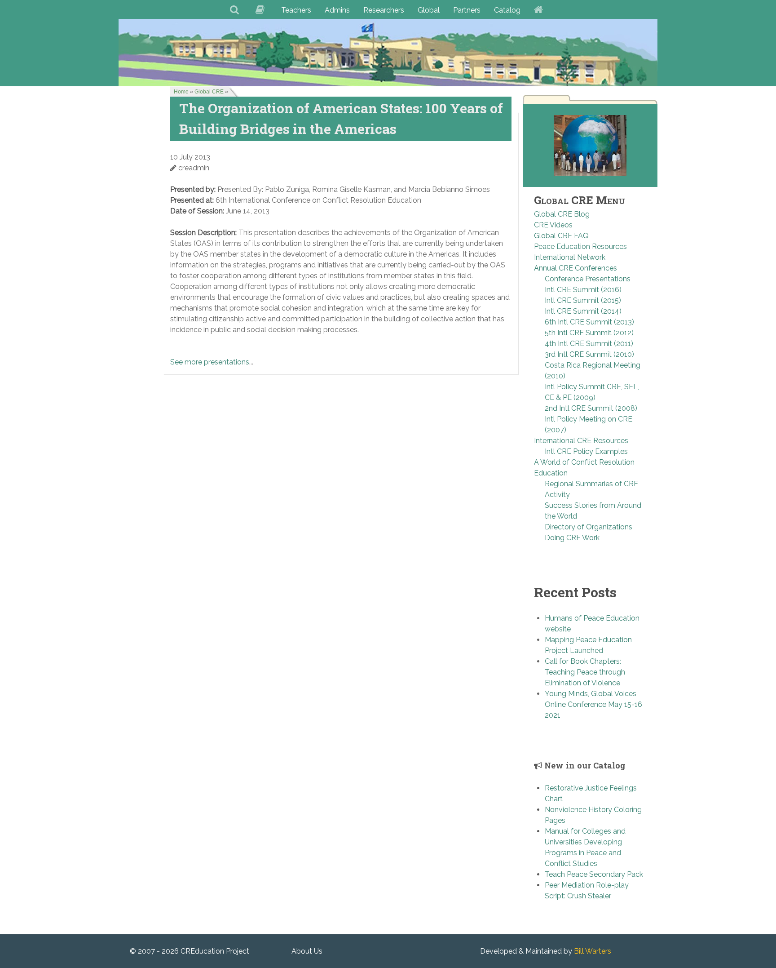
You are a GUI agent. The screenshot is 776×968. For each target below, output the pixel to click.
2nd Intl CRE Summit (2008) (591, 408)
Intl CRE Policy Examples (586, 451)
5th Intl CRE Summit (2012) (589, 333)
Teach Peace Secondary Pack (594, 874)
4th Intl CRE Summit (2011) (589, 343)
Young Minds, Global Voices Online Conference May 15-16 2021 (593, 704)
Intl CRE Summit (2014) (583, 311)
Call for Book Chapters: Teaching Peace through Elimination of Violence (585, 672)
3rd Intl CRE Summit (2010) (589, 354)
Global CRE (209, 92)
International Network (569, 257)
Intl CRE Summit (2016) (583, 289)
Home (181, 92)
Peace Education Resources (580, 246)
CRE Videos (553, 225)
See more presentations (209, 362)
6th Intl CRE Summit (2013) (589, 322)
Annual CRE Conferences (575, 268)
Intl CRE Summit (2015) (583, 300)
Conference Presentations (587, 279)
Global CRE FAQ (561, 235)
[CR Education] (388, 52)
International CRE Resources (581, 440)
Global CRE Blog (562, 214)
